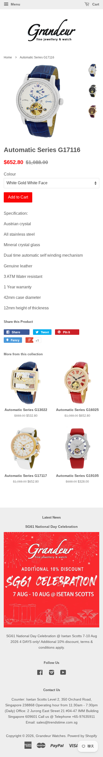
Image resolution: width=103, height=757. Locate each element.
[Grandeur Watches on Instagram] (51, 673)
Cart (95, 4)
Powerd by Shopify (82, 736)
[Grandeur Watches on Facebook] (40, 673)
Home (8, 57)
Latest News (51, 517)
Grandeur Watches (51, 736)
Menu (15, 4)
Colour (10, 174)
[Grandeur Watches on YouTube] (63, 673)
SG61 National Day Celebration (51, 527)
